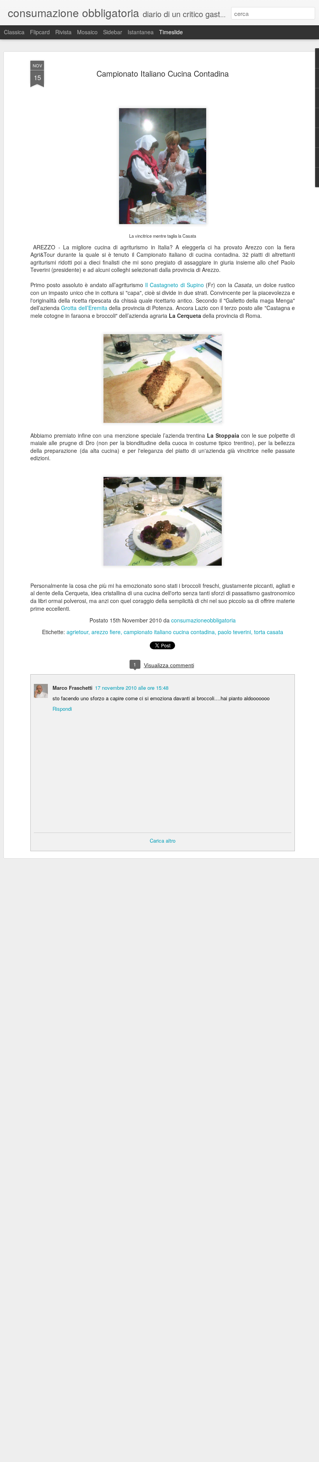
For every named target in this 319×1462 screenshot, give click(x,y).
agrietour (77, 632)
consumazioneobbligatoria (203, 620)
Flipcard (40, 32)
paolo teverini (234, 632)
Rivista (63, 32)
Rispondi (62, 708)
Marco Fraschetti (73, 687)
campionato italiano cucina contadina (169, 632)
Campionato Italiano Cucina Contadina (162, 73)
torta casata (268, 632)
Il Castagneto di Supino (174, 285)
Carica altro (162, 840)
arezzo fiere (106, 632)
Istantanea (141, 32)
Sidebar (112, 32)
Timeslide (171, 32)
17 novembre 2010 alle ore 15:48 (131, 687)
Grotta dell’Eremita (84, 308)
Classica (14, 32)
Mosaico (87, 32)
